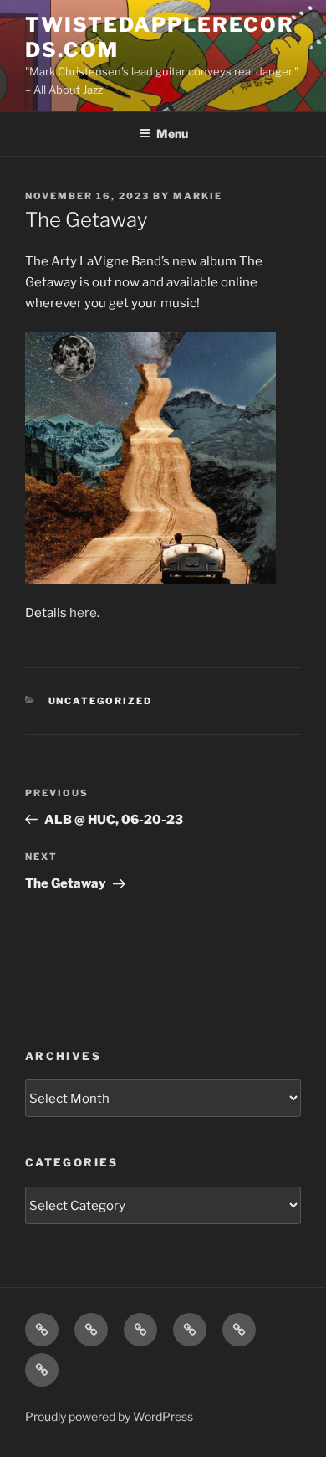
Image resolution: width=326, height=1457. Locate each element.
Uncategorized (100, 701)
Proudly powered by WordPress (109, 1416)
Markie (197, 196)
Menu (172, 133)
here (83, 612)
